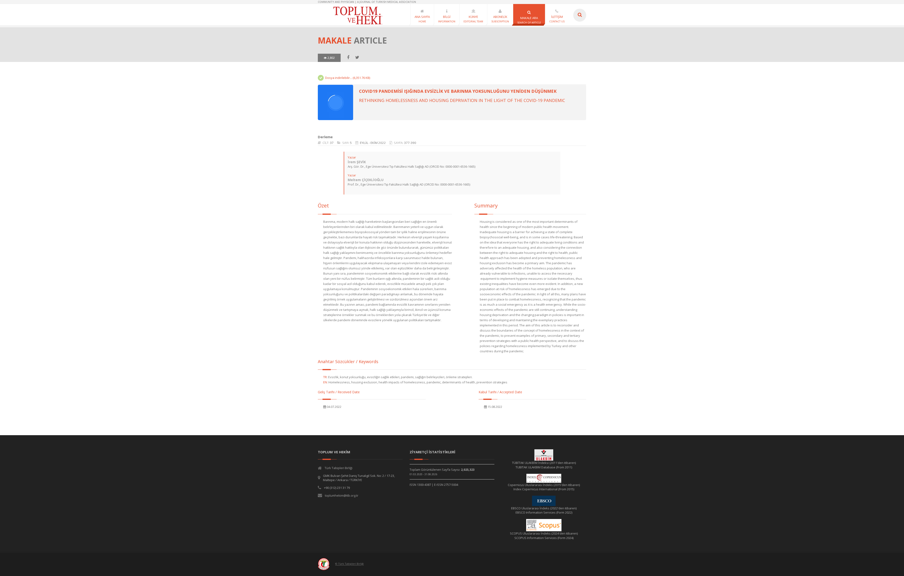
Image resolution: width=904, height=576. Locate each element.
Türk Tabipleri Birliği (338, 468)
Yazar (352, 157)
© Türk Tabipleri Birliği (349, 564)
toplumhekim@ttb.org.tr (341, 495)
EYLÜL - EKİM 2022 (373, 143)
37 (332, 143)
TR (325, 377)
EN (325, 382)
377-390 (410, 143)
